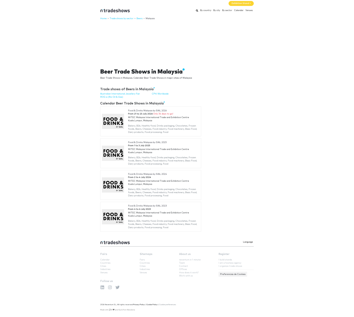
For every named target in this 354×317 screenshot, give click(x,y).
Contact (183, 266)
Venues (249, 10)
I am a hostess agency (229, 263)
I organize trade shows (230, 266)
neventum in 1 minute (190, 260)
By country (205, 10)
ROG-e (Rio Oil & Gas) (111, 97)
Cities (103, 266)
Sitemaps (146, 254)
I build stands (225, 260)
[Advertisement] (177, 42)
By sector (227, 10)
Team (182, 263)
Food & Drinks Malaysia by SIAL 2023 (147, 206)
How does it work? (188, 273)
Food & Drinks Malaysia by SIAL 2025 (147, 142)
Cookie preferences (167, 305)
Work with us (186, 276)
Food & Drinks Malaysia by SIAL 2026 (147, 111)
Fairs (103, 254)
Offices (183, 269)
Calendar (239, 10)
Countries (105, 263)
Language (248, 242)
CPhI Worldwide (160, 94)
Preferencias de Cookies (233, 274)
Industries (105, 269)
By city (216, 10)
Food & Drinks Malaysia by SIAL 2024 (147, 174)
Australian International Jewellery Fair (120, 94)
